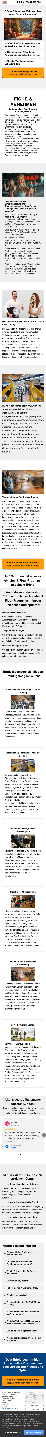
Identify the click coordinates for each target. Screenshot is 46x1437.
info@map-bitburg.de (10, 1408)
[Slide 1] (19, 33)
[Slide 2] (21, 33)
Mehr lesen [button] (10, 1141)
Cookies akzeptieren (33, 1432)
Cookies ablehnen (13, 1432)
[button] (2, 1135)
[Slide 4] (26, 33)
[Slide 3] (24, 33)
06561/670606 (7, 1404)
